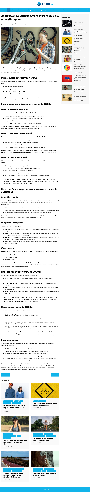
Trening (74, 10)
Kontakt (80, 10)
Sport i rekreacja (6, 402)
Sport (60, 10)
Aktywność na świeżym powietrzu (10, 468)
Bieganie (14, 10)
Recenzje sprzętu (37, 470)
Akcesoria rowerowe (7, 24)
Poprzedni (6, 375)
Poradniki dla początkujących (18, 24)
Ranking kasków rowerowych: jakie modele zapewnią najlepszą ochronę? (15, 442)
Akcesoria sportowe (48, 468)
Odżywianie (35, 10)
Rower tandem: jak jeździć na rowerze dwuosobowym (43, 439)
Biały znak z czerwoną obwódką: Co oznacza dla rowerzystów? (45, 404)
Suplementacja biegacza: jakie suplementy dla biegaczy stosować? (80, 87)
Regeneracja (43, 10)
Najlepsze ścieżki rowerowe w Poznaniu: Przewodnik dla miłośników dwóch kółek (13, 475)
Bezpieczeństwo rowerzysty (9, 435)
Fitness (24, 10)
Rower (49, 10)
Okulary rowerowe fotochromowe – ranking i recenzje (45, 474)
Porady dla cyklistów (29, 24)
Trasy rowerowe (6, 470)
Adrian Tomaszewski (6, 23)
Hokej (29, 10)
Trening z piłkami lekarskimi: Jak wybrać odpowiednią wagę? (80, 96)
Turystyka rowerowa (51, 435)
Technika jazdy (41, 435)
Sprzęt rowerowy (45, 24)
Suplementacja (67, 10)
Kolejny (54, 375)
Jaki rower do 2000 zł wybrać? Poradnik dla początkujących (79, 48)
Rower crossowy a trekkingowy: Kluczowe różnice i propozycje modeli (14, 407)
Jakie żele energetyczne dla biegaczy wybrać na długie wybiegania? (80, 57)
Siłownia (55, 10)
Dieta (19, 10)
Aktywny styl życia (48, 433)
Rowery (39, 24)
